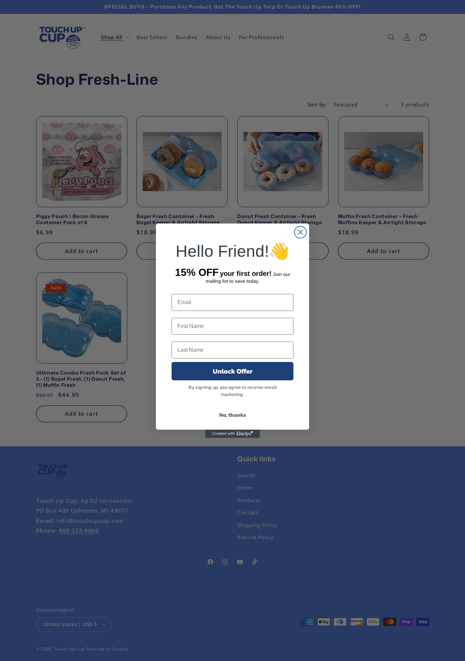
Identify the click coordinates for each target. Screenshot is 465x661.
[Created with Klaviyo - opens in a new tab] (232, 434)
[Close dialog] (300, 232)
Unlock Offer (233, 371)
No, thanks (232, 415)
